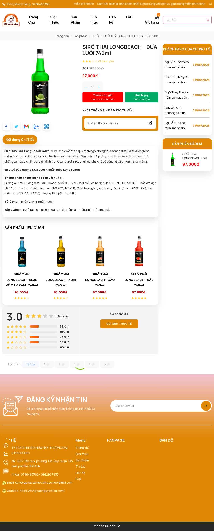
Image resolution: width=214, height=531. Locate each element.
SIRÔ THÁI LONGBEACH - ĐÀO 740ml (61, 279)
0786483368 (41, 4)
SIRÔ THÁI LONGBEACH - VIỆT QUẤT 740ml (139, 279)
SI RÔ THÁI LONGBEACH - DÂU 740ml (100, 279)
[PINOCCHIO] (11, 19)
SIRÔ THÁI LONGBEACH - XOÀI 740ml (22, 279)
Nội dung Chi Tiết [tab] (20, 139)
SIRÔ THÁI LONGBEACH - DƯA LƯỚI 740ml (195, 156)
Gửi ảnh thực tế (119, 323)
